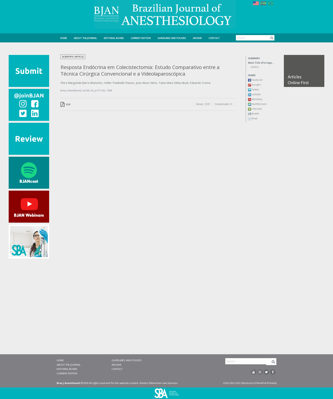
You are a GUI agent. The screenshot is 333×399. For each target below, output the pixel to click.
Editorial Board (114, 38)
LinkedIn (256, 94)
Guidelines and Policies (172, 38)
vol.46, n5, (88, 90)
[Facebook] (272, 372)
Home (63, 38)
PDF (68, 104)
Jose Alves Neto (146, 83)
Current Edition (141, 38)
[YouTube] (253, 372)
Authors (255, 67)
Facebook (256, 80)
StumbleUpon (259, 104)
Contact (214, 38)
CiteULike (256, 108)
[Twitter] (266, 372)
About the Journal (85, 38)
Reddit (255, 113)
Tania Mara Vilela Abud (173, 83)
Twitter (255, 89)
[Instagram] (260, 372)
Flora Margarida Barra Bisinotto (81, 83)
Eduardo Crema (200, 83)
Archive (197, 38)
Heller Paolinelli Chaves (119, 83)
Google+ (256, 84)
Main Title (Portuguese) (261, 62)
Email (254, 118)
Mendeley (256, 99)
